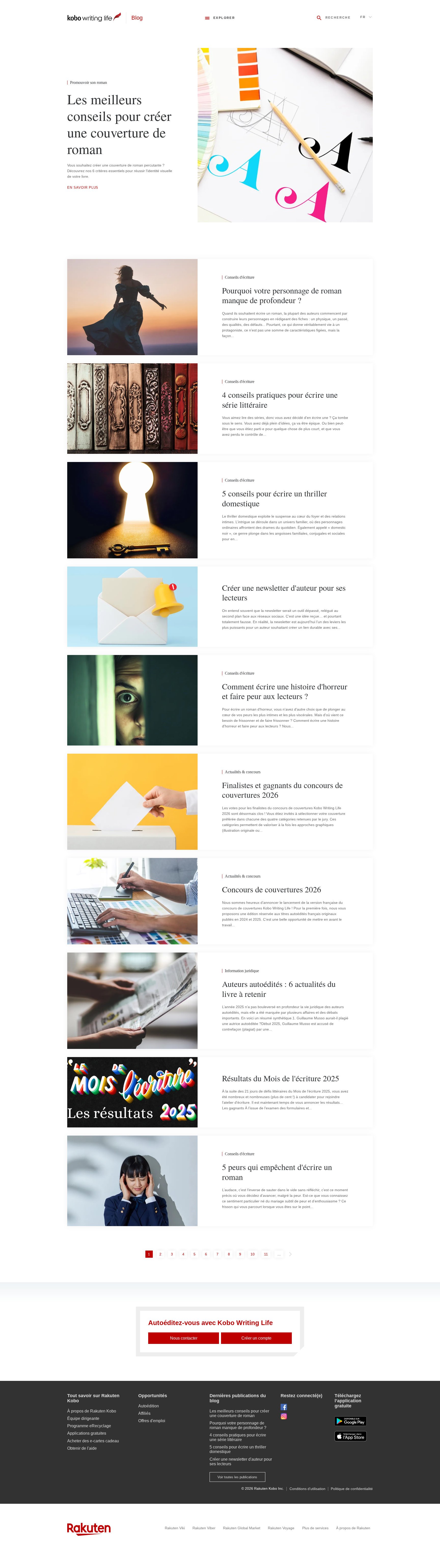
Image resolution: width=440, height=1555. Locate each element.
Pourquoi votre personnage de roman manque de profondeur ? (238, 1425)
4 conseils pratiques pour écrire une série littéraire (238, 1437)
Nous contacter (183, 1338)
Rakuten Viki (175, 1528)
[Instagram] (303, 1416)
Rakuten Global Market (241, 1528)
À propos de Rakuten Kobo (91, 1411)
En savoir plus (82, 187)
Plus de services (315, 1528)
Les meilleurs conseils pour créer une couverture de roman (239, 1413)
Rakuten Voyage (281, 1528)
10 (253, 1254)
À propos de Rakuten (353, 1528)
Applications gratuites (86, 1433)
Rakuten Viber (204, 1528)
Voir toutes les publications (237, 1477)
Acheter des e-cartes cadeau (93, 1441)
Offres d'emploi (151, 1421)
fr (363, 17)
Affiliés (144, 1413)
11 (267, 1254)
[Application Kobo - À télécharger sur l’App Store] (354, 1436)
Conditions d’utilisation (307, 1489)
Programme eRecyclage (89, 1426)
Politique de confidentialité (352, 1489)
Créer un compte (256, 1338)
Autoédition (148, 1406)
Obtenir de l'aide (82, 1448)
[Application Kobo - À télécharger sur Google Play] (350, 1421)
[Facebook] (303, 1407)
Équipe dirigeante (83, 1418)
